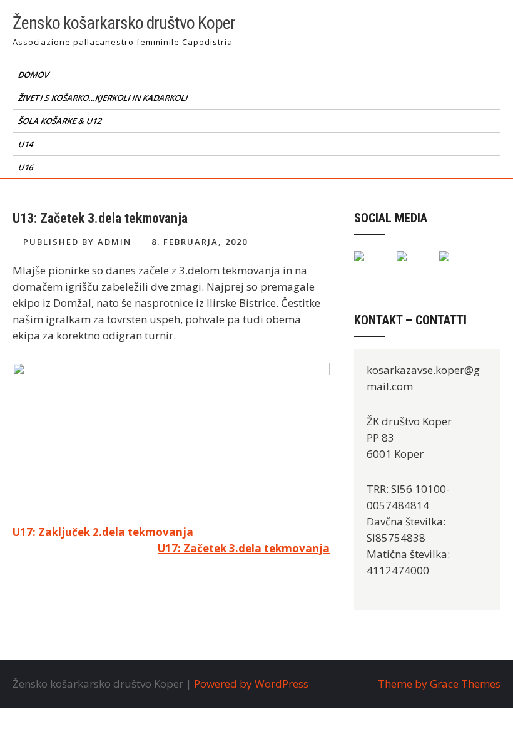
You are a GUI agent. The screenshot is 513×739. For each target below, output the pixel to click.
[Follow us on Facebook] (369, 266)
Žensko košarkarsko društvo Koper (124, 23)
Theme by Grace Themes (439, 683)
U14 (26, 144)
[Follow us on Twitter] (412, 266)
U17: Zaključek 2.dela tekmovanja (103, 532)
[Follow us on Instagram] (454, 266)
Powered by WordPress (251, 683)
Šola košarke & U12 (60, 121)
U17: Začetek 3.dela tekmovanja (244, 548)
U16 (26, 167)
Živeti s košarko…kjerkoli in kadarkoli (104, 97)
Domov (34, 74)
